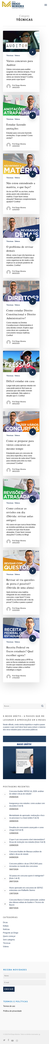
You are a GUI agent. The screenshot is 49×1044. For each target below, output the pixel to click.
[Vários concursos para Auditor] (21, 61)
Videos (17, 55)
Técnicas (9, 55)
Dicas (5, 922)
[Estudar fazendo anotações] (21, 123)
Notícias (6, 929)
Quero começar (9, 936)
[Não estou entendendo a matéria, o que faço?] (21, 183)
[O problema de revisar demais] (21, 247)
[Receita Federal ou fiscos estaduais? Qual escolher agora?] (21, 650)
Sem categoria (9, 940)
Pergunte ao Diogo (10, 933)
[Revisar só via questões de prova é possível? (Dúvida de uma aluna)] (21, 582)
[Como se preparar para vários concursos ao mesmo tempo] (21, 443)
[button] (45, 5)
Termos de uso (9, 1006)
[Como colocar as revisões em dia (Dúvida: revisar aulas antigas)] (21, 513)
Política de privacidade (12, 1011)
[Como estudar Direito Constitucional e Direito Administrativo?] (21, 314)
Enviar (8, 989)
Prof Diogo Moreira (19, 85)
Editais (6, 926)
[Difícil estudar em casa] (21, 379)
